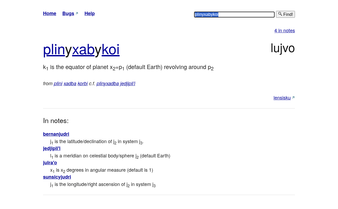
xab (83, 48)
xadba (70, 83)
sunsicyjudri (57, 176)
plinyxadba (108, 83)
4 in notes (284, 30)
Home (49, 13)
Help (89, 13)
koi (111, 48)
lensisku (282, 97)
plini (58, 83)
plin (54, 48)
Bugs (68, 13)
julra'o (50, 162)
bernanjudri (56, 133)
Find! (287, 14)
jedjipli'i (127, 83)
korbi (83, 83)
